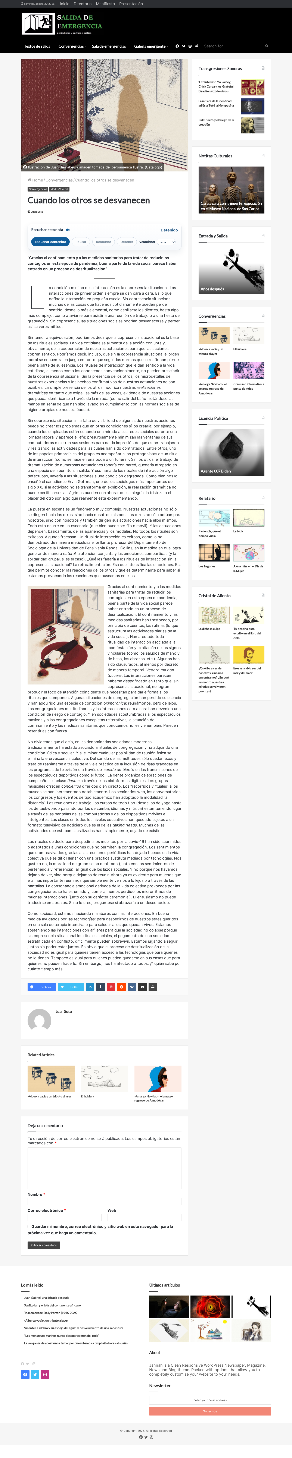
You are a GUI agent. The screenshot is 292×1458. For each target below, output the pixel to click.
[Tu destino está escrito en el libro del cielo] (248, 615)
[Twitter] (28, 1363)
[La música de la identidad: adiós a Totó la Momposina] (252, 106)
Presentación (131, 3)
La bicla (238, 531)
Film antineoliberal (216, 471)
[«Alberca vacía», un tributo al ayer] (51, 1079)
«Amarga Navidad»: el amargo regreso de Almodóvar (213, 388)
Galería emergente (150, 46)
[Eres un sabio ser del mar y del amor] (248, 655)
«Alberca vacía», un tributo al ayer (49, 1096)
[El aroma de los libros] (210, 1330)
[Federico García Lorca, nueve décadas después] (251, 1330)
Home (37, 180)
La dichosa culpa (209, 628)
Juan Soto (37, 211)
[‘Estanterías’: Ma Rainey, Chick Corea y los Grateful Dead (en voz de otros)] (252, 87)
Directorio (83, 3)
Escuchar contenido (50, 242)
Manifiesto (105, 3)
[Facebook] (23, 1363)
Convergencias (71, 46)
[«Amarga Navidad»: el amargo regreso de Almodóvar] (157, 1079)
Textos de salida (37, 46)
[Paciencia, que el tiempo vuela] (214, 518)
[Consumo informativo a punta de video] (248, 370)
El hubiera (87, 1096)
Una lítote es (211, 289)
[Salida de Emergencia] (62, 23)
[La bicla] (248, 518)
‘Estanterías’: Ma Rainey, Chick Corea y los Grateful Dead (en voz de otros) (216, 86)
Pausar (80, 242)
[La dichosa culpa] (214, 615)
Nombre (36, 1194)
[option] (231, 190)
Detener (127, 242)
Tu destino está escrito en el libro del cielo (247, 633)
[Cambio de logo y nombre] (169, 1330)
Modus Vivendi (59, 189)
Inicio (64, 3)
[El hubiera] (104, 1079)
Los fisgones (207, 566)
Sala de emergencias (109, 46)
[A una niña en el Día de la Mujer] (248, 553)
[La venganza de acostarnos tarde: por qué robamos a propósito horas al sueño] (169, 1307)
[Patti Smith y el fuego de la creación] (252, 125)
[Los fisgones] (214, 553)
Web (112, 1210)
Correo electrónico (47, 1210)
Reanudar (103, 242)
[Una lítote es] (251, 1307)
